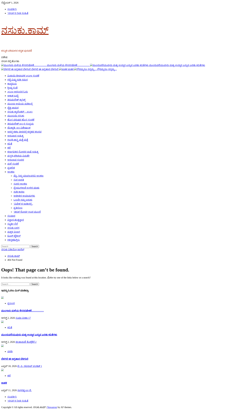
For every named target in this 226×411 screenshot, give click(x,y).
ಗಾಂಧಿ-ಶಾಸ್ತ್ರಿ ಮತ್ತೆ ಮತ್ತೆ (17, 139)
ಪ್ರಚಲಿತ (11, 167)
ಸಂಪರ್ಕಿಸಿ (12, 9)
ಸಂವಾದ (11, 216)
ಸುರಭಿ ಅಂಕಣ (20, 183)
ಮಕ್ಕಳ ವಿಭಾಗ (13, 232)
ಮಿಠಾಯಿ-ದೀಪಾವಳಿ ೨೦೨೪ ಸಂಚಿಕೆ (23, 75)
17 (29, 318)
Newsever (52, 407)
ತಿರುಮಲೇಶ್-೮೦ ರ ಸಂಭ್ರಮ (20, 123)
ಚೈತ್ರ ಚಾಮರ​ (13, 107)
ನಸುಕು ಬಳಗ (13, 228)
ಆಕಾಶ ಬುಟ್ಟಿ (12, 95)
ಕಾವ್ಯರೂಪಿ (12, 83)
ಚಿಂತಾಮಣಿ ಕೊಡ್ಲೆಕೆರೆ (25, 342)
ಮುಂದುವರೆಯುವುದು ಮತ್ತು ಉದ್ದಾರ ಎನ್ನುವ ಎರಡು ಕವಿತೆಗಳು (177, 65)
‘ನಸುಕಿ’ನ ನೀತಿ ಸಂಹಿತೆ (17, 13)
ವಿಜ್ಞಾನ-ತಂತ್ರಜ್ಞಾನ (15, 220)
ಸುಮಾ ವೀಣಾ (22, 318)
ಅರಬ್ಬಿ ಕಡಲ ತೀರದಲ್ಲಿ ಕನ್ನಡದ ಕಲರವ (24, 131)
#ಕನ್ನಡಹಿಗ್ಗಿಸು (13, 240)
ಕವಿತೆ (9, 143)
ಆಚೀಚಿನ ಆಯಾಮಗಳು (24, 195)
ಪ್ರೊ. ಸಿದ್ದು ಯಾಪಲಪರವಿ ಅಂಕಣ (29, 175)
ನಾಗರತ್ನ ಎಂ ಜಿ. (24, 390)
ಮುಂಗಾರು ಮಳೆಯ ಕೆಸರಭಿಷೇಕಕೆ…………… (68, 65)
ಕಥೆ (9, 147)
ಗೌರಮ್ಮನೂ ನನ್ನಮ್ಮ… (107, 69)
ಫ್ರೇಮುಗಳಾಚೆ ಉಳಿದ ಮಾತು (26, 187)
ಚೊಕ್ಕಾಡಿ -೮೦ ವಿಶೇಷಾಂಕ (18, 127)
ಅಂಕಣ (10, 171)
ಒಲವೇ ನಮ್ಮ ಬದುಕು (23, 199)
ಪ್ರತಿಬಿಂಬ (18, 208)
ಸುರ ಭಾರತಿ (19, 179)
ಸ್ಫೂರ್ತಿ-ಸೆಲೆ (12, 224)
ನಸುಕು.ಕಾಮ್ (25, 30)
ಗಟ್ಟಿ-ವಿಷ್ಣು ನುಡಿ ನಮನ (17, 79)
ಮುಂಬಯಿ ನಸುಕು (15, 115)
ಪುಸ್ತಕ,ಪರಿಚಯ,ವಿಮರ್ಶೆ (18, 155)
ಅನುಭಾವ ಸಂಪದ (15, 159)
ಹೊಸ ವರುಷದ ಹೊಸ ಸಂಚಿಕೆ (20, 119)
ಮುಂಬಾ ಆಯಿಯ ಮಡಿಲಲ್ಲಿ (20, 103)
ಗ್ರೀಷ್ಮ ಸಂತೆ (12, 87)
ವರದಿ (10, 351)
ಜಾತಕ (71, 69)
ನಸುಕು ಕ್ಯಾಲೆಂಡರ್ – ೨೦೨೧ (20, 111)
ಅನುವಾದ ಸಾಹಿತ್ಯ (15, 135)
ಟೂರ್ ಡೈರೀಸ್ (14, 236)
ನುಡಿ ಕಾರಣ (19, 191)
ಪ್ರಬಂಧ (11, 303)
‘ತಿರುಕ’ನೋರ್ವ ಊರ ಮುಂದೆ (27, 212)
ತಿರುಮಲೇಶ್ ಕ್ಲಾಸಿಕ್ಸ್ (16, 99)
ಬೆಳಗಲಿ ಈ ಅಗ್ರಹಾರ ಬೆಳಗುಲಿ (45, 69)
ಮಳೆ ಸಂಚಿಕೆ (13, 163)
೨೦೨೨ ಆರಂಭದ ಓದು (17, 91)
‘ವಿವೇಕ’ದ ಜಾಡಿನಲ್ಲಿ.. (23, 203)
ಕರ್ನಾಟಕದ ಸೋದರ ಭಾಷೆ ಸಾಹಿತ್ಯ (22, 151)
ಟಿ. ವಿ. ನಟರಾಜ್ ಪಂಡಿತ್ (29, 366)
